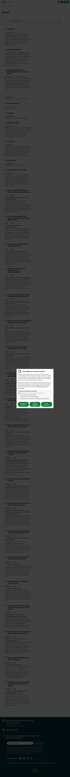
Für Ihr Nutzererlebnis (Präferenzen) (28, 395)
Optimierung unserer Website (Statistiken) (29, 396)
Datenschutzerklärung (41, 387)
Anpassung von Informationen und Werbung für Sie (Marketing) (34, 398)
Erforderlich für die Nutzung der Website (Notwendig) (32, 393)
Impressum (21, 388)
